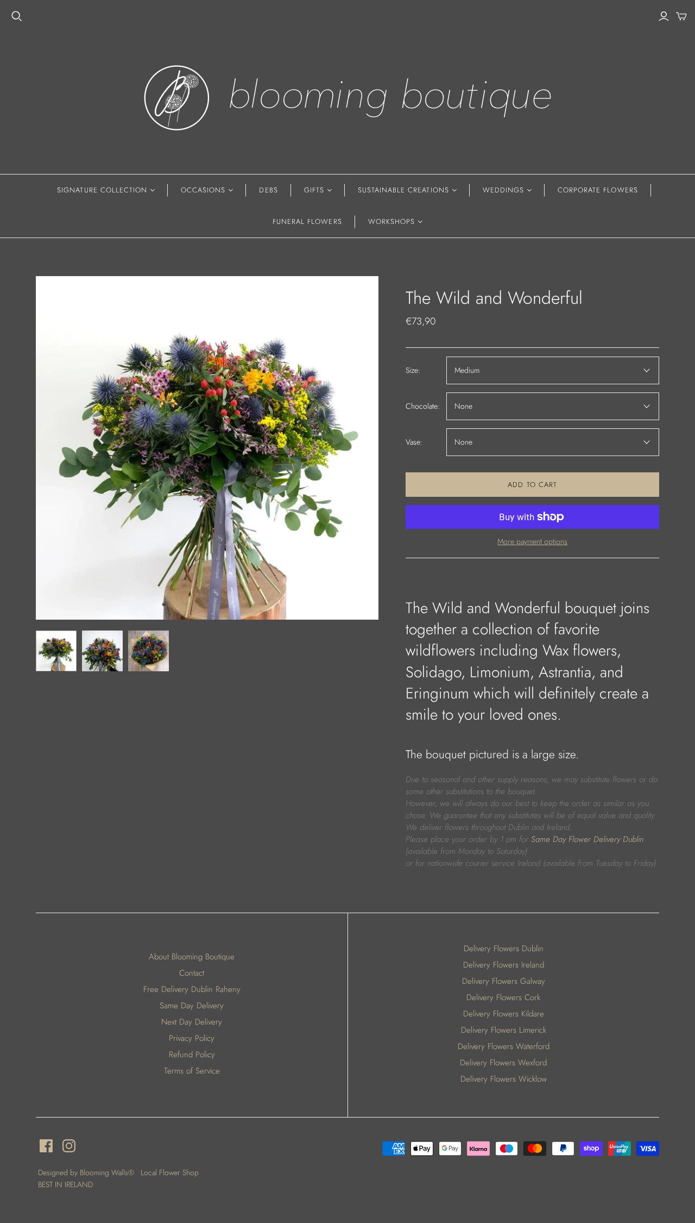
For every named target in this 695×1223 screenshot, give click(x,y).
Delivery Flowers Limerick (503, 1030)
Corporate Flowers (598, 190)
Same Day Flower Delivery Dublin (587, 839)
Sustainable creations (403, 190)
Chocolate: (423, 406)
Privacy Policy (191, 1038)
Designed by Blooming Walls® (87, 1172)
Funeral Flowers (307, 221)
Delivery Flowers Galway (503, 981)
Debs (268, 190)
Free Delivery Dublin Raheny (192, 989)
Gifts (314, 190)
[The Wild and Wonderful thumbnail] (56, 651)
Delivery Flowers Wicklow (503, 1079)
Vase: (414, 442)
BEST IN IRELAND (65, 1184)
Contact (191, 973)
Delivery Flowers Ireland (503, 965)
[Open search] (16, 16)
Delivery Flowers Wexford (503, 1063)
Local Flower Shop (170, 1172)
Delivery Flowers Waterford (503, 1046)
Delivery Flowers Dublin (504, 948)
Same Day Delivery (192, 1006)
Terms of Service (192, 1071)
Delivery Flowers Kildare (503, 1014)
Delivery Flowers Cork (503, 997)
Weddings (503, 190)
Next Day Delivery (191, 1022)
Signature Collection (102, 190)
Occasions (203, 190)
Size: (413, 370)
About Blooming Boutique (192, 957)
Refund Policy (192, 1054)
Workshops (391, 221)
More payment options (532, 541)
